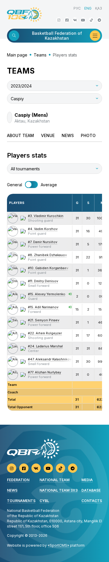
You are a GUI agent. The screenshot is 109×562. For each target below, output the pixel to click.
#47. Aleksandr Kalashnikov (50, 359)
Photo (88, 135)
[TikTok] (91, 20)
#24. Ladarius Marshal (45, 346)
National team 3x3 (59, 490)
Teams (40, 54)
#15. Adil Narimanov (43, 307)
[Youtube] (83, 20)
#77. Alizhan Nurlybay (44, 372)
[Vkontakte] (75, 20)
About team (20, 135)
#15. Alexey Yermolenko (46, 294)
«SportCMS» (58, 545)
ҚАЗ (98, 8)
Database (91, 490)
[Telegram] (99, 20)
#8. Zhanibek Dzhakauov (47, 255)
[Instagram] (58, 20)
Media (87, 480)
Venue (48, 135)
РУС (77, 8)
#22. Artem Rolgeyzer (45, 333)
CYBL (44, 501)
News (68, 135)
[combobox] (54, 86)
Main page (17, 54)
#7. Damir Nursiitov (42, 242)
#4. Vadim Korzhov (43, 229)
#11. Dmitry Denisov (43, 281)
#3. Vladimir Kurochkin (45, 216)
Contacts (91, 501)
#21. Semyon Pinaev (43, 320)
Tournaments (21, 501)
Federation (18, 480)
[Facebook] (66, 20)
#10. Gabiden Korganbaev (48, 268)
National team (54, 480)
